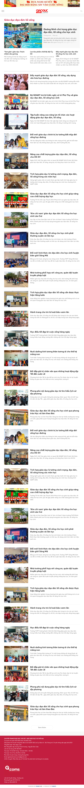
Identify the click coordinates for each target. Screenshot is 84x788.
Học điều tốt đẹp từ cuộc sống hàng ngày (50, 332)
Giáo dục (55, 35)
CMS (39, 786)
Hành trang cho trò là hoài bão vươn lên (49, 312)
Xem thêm (42, 727)
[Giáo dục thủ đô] (42, 11)
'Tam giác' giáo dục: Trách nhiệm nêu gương (14, 53)
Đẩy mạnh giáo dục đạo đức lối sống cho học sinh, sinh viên (67, 54)
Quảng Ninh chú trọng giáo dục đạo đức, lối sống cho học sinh (60, 31)
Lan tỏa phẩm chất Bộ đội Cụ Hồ (41, 53)
